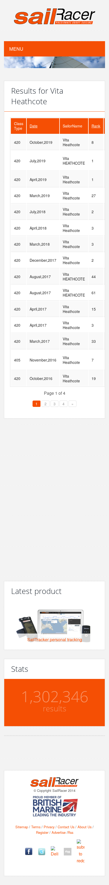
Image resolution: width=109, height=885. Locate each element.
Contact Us (66, 826)
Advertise (59, 832)
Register (42, 832)
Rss (70, 832)
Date (34, 126)
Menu (16, 48)
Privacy (49, 826)
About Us (85, 826)
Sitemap (21, 826)
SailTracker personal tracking (54, 639)
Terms (35, 826)
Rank (96, 126)
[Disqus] (54, 498)
